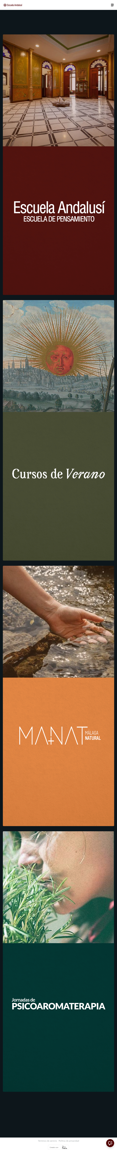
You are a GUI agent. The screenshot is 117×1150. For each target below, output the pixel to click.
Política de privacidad (69, 1141)
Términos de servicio (47, 1141)
